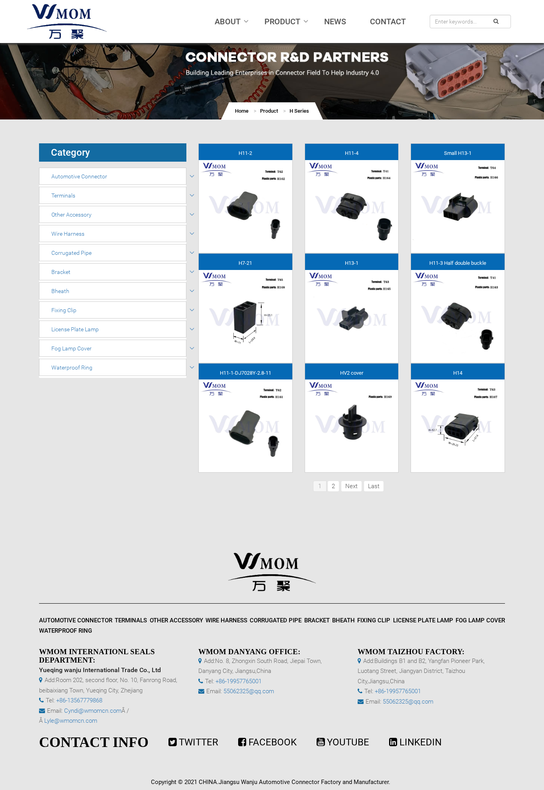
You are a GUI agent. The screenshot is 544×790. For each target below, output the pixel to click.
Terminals (63, 195)
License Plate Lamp (75, 329)
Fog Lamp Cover (71, 348)
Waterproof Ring (71, 367)
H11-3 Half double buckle (457, 263)
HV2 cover (351, 373)
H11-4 (351, 153)
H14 (457, 373)
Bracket (60, 272)
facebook (273, 742)
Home (242, 111)
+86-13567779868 (79, 700)
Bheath (60, 291)
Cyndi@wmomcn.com (92, 710)
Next (351, 486)
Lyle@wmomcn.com (70, 720)
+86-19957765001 (238, 681)
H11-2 (245, 153)
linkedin (420, 742)
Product (269, 111)
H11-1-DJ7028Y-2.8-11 (245, 373)
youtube (348, 742)
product (282, 21)
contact (388, 21)
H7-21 (245, 263)
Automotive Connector (79, 176)
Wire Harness (67, 234)
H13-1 (351, 263)
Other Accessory (71, 214)
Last (374, 486)
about (228, 21)
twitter (198, 742)
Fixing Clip (63, 310)
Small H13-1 (458, 153)
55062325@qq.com (248, 691)
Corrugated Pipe (71, 253)
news (335, 21)
